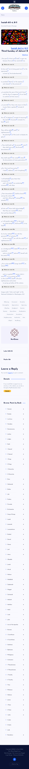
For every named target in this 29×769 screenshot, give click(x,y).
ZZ (18, 252)
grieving (24, 305)
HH (7, 199)
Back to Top (15, 764)
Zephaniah (15, 584)
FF (14, 197)
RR (7, 235)
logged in (10, 373)
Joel (15, 549)
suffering (18, 320)
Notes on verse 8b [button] (9, 189)
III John (9, 725)
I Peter (15, 705)
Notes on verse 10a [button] (9, 229)
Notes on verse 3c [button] (9, 140)
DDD (6, 265)
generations (16, 305)
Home (3, 15)
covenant (15, 302)
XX (18, 248)
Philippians (15, 655)
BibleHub (25, 55)
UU (24, 237)
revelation (19, 314)
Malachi (15, 599)
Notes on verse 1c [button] (9, 87)
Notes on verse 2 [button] (8, 100)
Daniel (15, 539)
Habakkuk (15, 579)
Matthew (15, 604)
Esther (15, 489)
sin (24, 317)
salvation (17, 317)
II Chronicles (10, 474)
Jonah (15, 564)
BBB (13, 263)
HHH (9, 278)
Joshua (15, 434)
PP (4, 225)
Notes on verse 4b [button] (9, 163)
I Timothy (15, 675)
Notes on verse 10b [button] (9, 244)
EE (13, 195)
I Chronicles (10, 469)
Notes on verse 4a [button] (9, 153)
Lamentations (15, 529)
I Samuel (15, 449)
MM (15, 220)
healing (7, 308)
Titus (15, 685)
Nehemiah (15, 484)
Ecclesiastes (15, 509)
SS (16, 235)
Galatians (15, 644)
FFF (5, 275)
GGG (18, 275)
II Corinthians (15, 640)
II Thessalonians (15, 670)
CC (13, 193)
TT (12, 237)
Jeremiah (15, 524)
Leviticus (15, 419)
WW (12, 248)
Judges (15, 439)
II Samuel (15, 454)
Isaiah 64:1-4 (17, 48)
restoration (10, 314)
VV (10, 240)
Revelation (15, 735)
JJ (23, 208)
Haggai (15, 589)
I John (15, 715)
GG (21, 197)
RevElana (14, 339)
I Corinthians (15, 634)
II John (9, 720)
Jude (8, 730)
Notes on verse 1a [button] (9, 64)
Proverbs (15, 504)
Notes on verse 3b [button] (9, 125)
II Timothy (15, 680)
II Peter (15, 710)
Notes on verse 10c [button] (9, 259)
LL (14, 212)
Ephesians (15, 650)
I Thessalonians (15, 665)
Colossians (15, 660)
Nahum (9, 574)
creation (23, 302)
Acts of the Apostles (15, 624)
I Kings (15, 459)
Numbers (15, 424)
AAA (8, 255)
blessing (7, 302)
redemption (23, 311)
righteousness (8, 317)
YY (12, 252)
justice (22, 308)
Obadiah (9, 559)
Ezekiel (15, 534)
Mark (15, 609)
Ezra (15, 479)
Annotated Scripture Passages (9, 26)
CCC (23, 263)
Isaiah (15, 519)
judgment (15, 308)
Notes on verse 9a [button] (9, 204)
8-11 (26, 48)
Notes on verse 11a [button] (9, 269)
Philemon (15, 690)
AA (22, 182)
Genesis (15, 409)
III (14, 278)
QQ (13, 233)
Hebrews (15, 695)
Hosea (15, 544)
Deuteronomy (15, 429)
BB (7, 184)
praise (5, 311)
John (15, 619)
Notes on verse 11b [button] (9, 286)
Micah (15, 569)
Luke (15, 614)
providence (13, 311)
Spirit (10, 320)
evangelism (6, 305)
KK (16, 210)
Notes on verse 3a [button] (9, 113)
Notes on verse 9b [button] (9, 216)
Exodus (15, 414)
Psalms (15, 499)
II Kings (15, 464)
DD (24, 193)
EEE (14, 273)
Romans (15, 629)
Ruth (15, 444)
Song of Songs (15, 514)
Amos (15, 554)
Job (15, 494)
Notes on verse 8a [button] (9, 174)
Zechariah (15, 594)
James (15, 700)
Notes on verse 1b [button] (9, 77)
